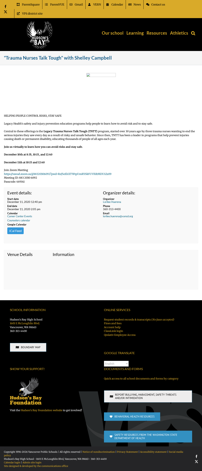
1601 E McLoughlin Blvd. (25, 323)
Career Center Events (19, 216)
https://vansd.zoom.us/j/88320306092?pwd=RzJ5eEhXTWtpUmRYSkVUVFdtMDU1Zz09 (57, 174)
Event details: (19, 192)
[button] (193, 33)
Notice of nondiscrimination (98, 451)
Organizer (108, 198)
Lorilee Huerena (112, 201)
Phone (106, 206)
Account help (112, 327)
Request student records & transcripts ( (139, 319)
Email (106, 213)
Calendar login (12, 462)
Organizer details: (119, 192)
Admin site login (31, 462)
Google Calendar (16, 224)
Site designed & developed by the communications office (36, 466)
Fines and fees (113, 323)
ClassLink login (113, 331)
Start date (13, 198)
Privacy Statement (127, 451)
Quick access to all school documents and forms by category (141, 378)
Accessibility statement (153, 451)
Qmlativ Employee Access (120, 335)
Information (63, 254)
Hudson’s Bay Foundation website (41, 410)
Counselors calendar (18, 220)
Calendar (12, 213)
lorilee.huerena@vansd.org (118, 216)
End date (12, 206)
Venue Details (20, 254)
